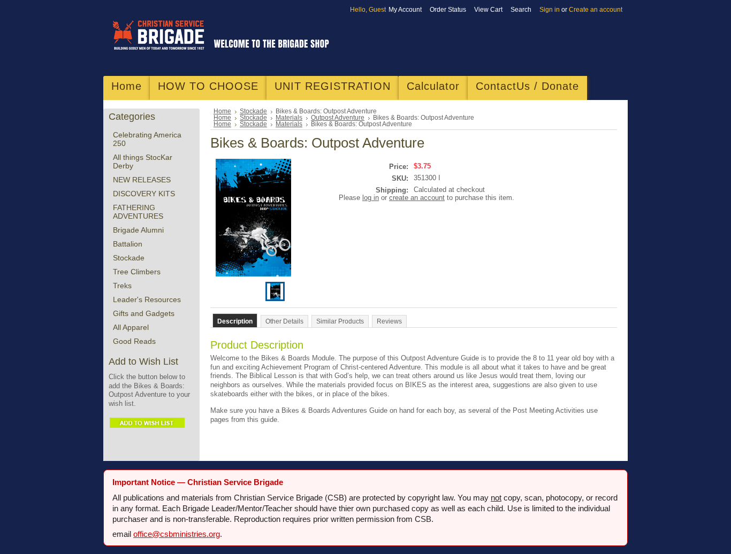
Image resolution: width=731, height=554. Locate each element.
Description (235, 321)
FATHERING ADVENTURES (138, 211)
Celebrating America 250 (147, 139)
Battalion (127, 244)
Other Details (284, 321)
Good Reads (134, 341)
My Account (405, 9)
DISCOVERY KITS (144, 193)
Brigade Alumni (138, 230)
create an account (417, 198)
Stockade (128, 257)
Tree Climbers (137, 271)
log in (370, 198)
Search (521, 9)
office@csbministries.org (176, 533)
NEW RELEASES (142, 179)
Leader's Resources (147, 299)
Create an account (595, 9)
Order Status (448, 9)
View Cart (488, 9)
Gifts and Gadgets (143, 313)
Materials (289, 117)
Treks (122, 285)
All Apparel (131, 327)
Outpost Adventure (337, 117)
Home (222, 111)
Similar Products (340, 321)
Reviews (389, 321)
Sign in (549, 9)
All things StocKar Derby (142, 161)
